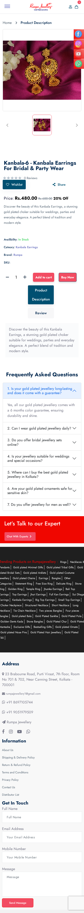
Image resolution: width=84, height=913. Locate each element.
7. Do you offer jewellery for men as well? (39, 504)
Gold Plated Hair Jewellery (45, 632)
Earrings (43, 578)
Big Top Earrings (45, 600)
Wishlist (16, 184)
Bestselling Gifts (43, 627)
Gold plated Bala (22, 616)
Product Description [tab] (41, 295)
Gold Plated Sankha (46, 616)
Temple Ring (33, 589)
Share (62, 184)
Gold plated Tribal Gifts (60, 567)
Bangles (56, 578)
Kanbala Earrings (22, 600)
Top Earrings (19, 594)
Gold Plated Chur (57, 621)
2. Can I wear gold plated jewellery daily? (39, 428)
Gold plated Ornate (66, 627)
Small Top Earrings (69, 600)
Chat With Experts (18, 536)
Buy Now (67, 277)
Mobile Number (14, 848)
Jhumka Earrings (53, 589)
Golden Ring (15, 589)
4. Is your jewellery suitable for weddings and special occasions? (38, 458)
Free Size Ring (44, 584)
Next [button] (76, 125)
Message (8, 868)
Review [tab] (41, 313)
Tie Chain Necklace (24, 611)
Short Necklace (60, 605)
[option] (42, 70)
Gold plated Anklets (34, 573)
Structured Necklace (36, 605)
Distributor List (10, 794)
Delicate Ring (63, 584)
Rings (63, 562)
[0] (75, 6)
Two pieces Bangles (50, 611)
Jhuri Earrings (38, 594)
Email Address (13, 828)
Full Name (9, 808)
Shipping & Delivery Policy (18, 757)
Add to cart (43, 277)
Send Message (18, 903)
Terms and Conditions (15, 772)
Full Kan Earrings (59, 594)
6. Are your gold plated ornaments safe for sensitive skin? (39, 490)
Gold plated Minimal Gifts (28, 567)
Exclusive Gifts (22, 627)
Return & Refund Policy (16, 764)
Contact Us (8, 787)
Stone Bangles (35, 621)
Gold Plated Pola (72, 616)
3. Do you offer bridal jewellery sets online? (34, 442)
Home (7, 22)
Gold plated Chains (24, 578)
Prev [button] (7, 125)
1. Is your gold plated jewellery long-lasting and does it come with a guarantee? (39, 390)
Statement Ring (23, 584)
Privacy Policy (10, 779)
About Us (7, 750)
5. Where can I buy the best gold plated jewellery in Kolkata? (37, 474)
